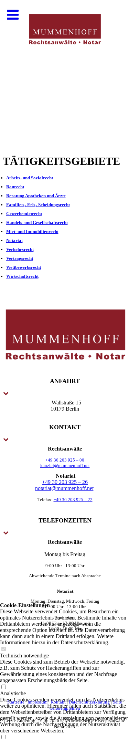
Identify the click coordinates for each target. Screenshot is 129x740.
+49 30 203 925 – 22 (73, 499)
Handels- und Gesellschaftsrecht (37, 222)
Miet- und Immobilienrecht (32, 231)
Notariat (14, 240)
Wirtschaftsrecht (22, 276)
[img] (64, 69)
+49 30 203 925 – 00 (64, 460)
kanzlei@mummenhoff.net (65, 465)
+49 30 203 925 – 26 (65, 482)
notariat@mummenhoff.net (64, 488)
